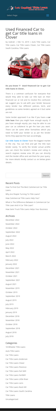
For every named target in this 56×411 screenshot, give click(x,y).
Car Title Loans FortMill (16, 375)
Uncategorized (12, 399)
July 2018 (9, 336)
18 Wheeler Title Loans (15, 347)
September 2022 (13, 232)
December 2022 (12, 220)
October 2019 (11, 292)
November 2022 (12, 224)
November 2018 (12, 320)
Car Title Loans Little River (17, 379)
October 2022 (11, 228)
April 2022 (10, 252)
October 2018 (11, 324)
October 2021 (11, 276)
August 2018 (11, 332)
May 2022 (10, 248)
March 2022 (11, 256)
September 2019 (13, 296)
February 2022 (12, 260)
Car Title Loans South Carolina (19, 391)
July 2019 (9, 304)
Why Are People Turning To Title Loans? (23, 194)
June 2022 (10, 244)
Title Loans (24, 48)
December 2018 (12, 316)
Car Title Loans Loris (14, 383)
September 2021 (13, 280)
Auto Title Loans (39, 42)
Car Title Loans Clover (26, 45)
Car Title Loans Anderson (16, 359)
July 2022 (9, 240)
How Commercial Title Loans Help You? (22, 198)
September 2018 (13, 328)
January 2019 (11, 312)
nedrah (11, 42)
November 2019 (12, 288)
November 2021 (12, 272)
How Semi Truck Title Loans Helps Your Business (27, 209)
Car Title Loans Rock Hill (16, 387)
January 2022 (11, 264)
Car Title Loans (12, 355)
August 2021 (11, 284)
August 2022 (11, 236)
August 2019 (11, 300)
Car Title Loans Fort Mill (16, 371)
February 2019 (12, 308)
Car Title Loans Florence (16, 367)
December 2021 (12, 268)
